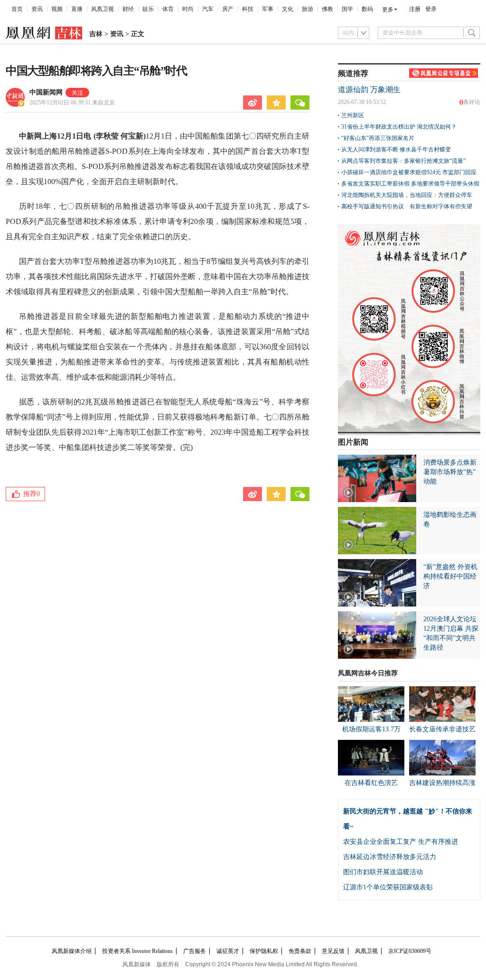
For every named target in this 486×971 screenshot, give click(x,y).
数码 (367, 9)
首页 (17, 9)
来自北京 (72, 102)
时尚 (188, 9)
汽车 (208, 9)
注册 (415, 9)
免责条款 (300, 951)
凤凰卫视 (102, 9)
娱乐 (148, 9)
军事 (267, 9)
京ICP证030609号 (409, 951)
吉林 (96, 33)
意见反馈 (333, 951)
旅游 (307, 9)
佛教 (327, 9)
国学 (347, 9)
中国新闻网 (46, 92)
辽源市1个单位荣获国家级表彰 (388, 887)
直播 (77, 9)
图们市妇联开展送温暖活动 (383, 872)
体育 (168, 9)
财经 (128, 9)
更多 (387, 9)
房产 (228, 9)
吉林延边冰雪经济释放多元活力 (389, 856)
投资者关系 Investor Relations (137, 951)
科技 (247, 9)
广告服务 (194, 951)
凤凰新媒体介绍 (72, 951)
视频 (57, 9)
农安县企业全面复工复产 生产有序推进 (400, 841)
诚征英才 (227, 951)
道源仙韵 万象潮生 (369, 89)
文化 (287, 9)
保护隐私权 (264, 951)
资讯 (37, 9)
